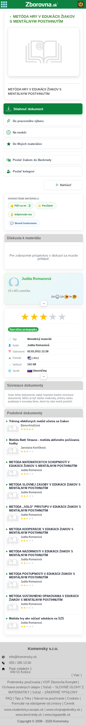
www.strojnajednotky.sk (63, 709)
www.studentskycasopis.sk (24, 709)
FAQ (9, 698)
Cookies (73, 698)
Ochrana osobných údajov (21, 687)
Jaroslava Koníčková (33, 447)
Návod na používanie (49, 698)
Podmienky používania (23, 682)
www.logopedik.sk (58, 714)
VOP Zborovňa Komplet (60, 682)
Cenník (69, 703)
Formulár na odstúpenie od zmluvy (37, 703)
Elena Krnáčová (30, 425)
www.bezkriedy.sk (29, 714)
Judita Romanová (31, 470)
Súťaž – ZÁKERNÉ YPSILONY (55, 692)
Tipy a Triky (23, 698)
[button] (43, 303)
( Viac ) (76, 675)
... (78, 297)
